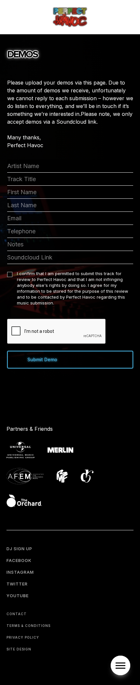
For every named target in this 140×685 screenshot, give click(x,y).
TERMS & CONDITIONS (28, 626)
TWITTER (17, 583)
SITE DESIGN (19, 649)
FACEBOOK (19, 560)
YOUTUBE (18, 595)
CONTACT (17, 614)
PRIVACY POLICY (23, 637)
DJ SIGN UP (19, 548)
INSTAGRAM (20, 572)
